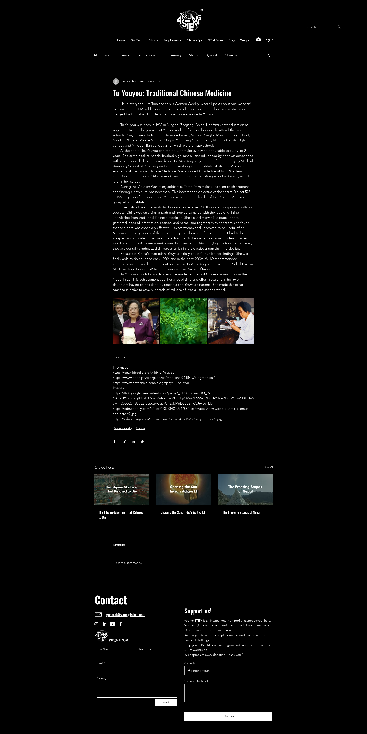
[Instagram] (96, 624)
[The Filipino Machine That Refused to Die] (121, 489)
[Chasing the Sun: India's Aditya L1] (183, 489)
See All (269, 467)
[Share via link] (143, 441)
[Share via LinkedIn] (133, 441)
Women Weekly (123, 428)
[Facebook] (120, 624)
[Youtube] (112, 624)
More (229, 55)
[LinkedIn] (104, 624)
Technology (146, 55)
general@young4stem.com (125, 614)
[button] (268, 55)
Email (100, 663)
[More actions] (252, 81)
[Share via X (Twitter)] (124, 441)
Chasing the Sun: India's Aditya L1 (183, 512)
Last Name (145, 649)
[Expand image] (136, 321)
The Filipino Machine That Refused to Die (121, 515)
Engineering (171, 55)
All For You (102, 55)
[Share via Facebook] (114, 441)
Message (102, 678)
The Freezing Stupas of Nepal (241, 512)
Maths (193, 55)
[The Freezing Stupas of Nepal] (245, 489)
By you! (211, 55)
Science (124, 55)
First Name (103, 649)
